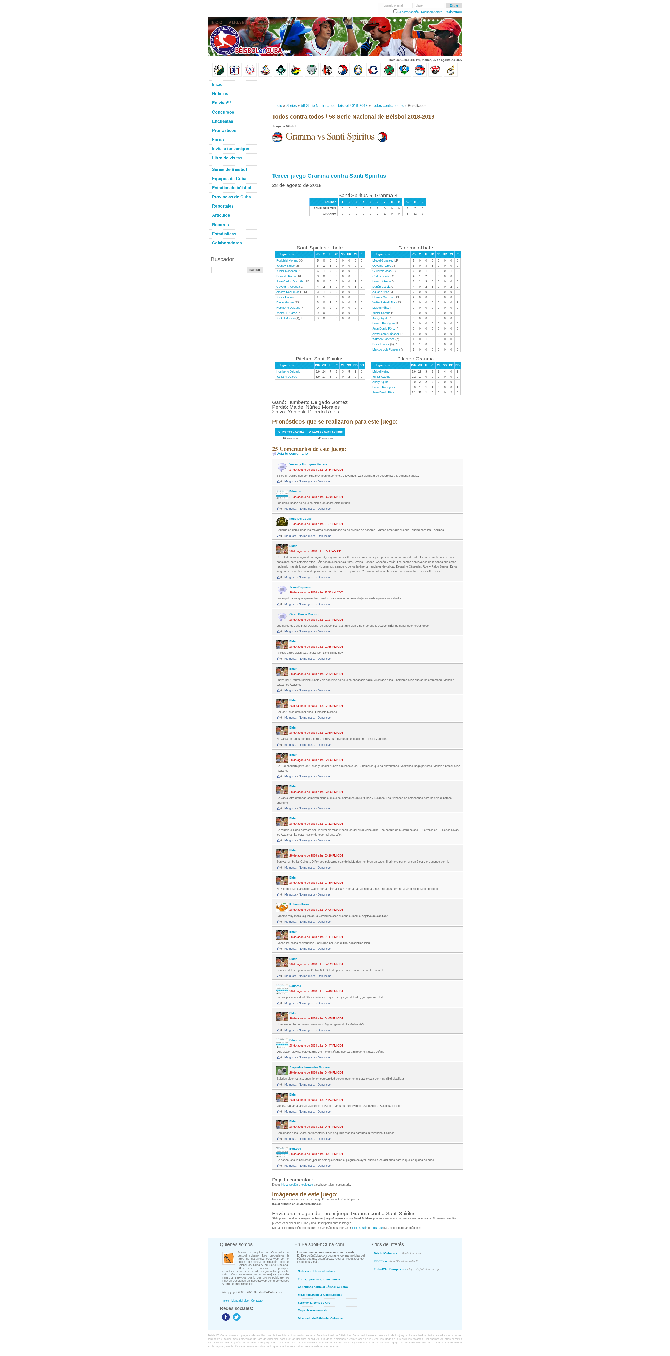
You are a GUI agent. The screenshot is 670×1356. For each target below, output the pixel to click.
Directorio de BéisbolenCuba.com (321, 1318)
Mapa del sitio (240, 1300)
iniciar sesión (289, 1184)
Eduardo (295, 491)
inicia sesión (359, 1227)
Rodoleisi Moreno (287, 260)
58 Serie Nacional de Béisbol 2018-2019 (334, 105)
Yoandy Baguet (285, 265)
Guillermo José (382, 271)
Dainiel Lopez (380, 344)
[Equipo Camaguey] (373, 75)
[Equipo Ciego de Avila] (358, 75)
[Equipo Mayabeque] (265, 75)
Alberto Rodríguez (287, 291)
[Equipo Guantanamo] (451, 75)
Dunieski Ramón (286, 276)
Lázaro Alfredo (381, 281)
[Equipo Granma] (420, 75)
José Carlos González (290, 281)
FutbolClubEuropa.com (407, 1269)
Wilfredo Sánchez (383, 339)
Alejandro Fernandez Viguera (309, 1067)
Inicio (277, 105)
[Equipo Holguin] (404, 75)
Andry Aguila (380, 318)
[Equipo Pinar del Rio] (219, 75)
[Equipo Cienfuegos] (312, 75)
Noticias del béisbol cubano (317, 1271)
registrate (307, 1184)
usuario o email (393, 5)
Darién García (381, 286)
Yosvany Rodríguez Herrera (308, 464)
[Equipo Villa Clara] (327, 75)
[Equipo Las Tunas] (389, 75)
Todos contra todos (388, 105)
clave (419, 5)
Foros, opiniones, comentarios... (320, 1279)
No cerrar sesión (408, 11)
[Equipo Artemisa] (250, 75)
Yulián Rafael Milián (384, 302)
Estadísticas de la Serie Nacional (320, 1294)
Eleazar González (383, 297)
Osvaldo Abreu (381, 265)
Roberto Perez (299, 904)
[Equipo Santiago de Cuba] (435, 75)
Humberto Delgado (288, 307)
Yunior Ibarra (284, 297)
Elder (293, 545)
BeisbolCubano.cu (397, 1253)
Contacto (257, 1300)
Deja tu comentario (292, 453)
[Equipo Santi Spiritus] (343, 75)
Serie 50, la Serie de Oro (314, 1302)
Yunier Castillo (381, 312)
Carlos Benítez (381, 276)
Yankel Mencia (285, 318)
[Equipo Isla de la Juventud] (281, 75)
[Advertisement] (367, 90)
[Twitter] (236, 1320)
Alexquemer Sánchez (386, 333)
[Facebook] (225, 1320)
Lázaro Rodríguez (383, 323)
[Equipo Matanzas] (296, 75)
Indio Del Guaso (300, 518)
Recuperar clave (431, 11)
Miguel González (383, 260)
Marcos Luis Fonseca (386, 349)
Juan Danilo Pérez (384, 328)
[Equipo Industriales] (234, 75)
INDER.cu (396, 1261)
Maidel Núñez (381, 307)
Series (291, 105)
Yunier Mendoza (286, 271)
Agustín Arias (380, 291)
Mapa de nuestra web (312, 1310)
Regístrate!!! (453, 11)
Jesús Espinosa (300, 587)
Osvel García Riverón (304, 614)
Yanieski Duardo (286, 312)
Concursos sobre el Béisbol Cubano (323, 1286)
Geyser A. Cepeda (288, 286)
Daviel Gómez (285, 302)
